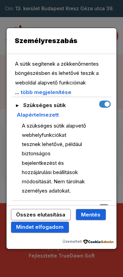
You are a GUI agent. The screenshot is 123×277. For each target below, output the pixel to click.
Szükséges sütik (44, 105)
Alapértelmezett (38, 114)
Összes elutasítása (40, 214)
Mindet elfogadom (40, 227)
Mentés (90, 214)
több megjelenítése (46, 92)
